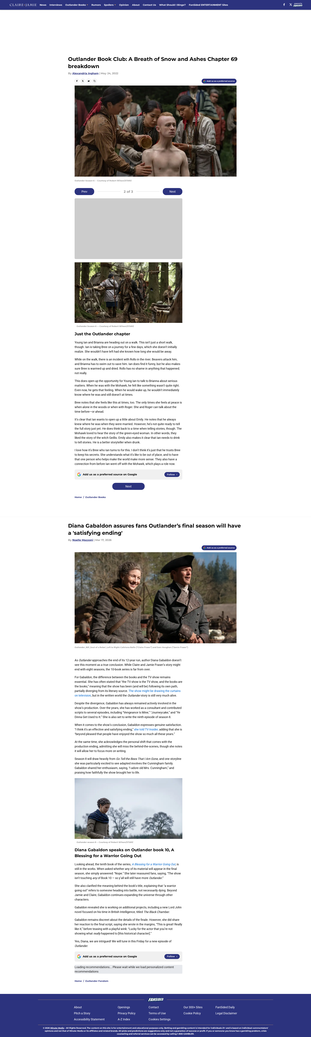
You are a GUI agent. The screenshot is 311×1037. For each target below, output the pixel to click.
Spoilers (108, 4)
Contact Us (149, 4)
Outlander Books (75, 4)
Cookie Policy (192, 1013)
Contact (154, 1007)
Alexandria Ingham (85, 73)
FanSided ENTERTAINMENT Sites (208, 4)
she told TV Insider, (146, 729)
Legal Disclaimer (226, 1013)
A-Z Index (124, 1019)
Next (172, 191)
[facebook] (284, 4)
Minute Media (57, 1028)
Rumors (96, 4)
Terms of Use (157, 1013)
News (43, 4)
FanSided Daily (225, 1007)
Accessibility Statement (89, 1019)
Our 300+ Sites (192, 1007)
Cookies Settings (159, 1019)
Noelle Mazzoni (82, 540)
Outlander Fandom (96, 981)
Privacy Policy (127, 1013)
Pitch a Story (82, 1013)
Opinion (124, 4)
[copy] (94, 81)
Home (78, 497)
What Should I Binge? (172, 4)
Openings (124, 1007)
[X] (290, 4)
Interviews (55, 4)
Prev (84, 191)
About (136, 4)
